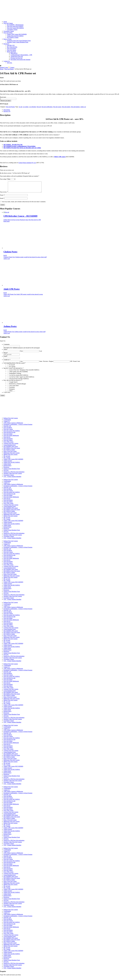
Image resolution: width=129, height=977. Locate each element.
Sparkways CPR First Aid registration (14, 472)
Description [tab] (7, 109)
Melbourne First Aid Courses (12, 453)
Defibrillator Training (15, 373)
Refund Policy (7, 465)
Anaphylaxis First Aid (17, 56)
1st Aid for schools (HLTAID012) (18, 375)
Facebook (12, 387)
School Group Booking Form (12, 468)
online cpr (83, 107)
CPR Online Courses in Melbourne (13, 423)
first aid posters (66, 107)
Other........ (12, 391)
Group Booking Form (10, 445)
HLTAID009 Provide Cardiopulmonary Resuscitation (19, 146)
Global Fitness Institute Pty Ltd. (27, 162)
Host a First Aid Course (10, 451)
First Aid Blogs (8, 427)
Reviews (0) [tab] (7, 111)
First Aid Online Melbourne (11, 435)
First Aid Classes (8, 23)
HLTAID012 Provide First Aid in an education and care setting (22, 147)
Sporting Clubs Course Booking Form (17, 42)
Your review (4, 192)
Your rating (3, 179)
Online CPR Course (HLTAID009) (17, 34)
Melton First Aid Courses (10, 454)
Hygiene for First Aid (16, 58)
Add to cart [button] (7, 258)
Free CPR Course (8, 442)
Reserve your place (6, 100)
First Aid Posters (11, 48)
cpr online (25, 107)
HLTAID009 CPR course (11, 446)
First (21, 351)
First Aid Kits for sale (9, 432)
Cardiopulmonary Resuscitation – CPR (21, 55)
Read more (7, 221)
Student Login (4, 67)
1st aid (20, 107)
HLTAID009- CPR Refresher (15, 25)
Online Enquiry (8, 460)
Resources (6, 43)
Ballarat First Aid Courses (11, 418)
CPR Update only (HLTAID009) (18, 371)
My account (7, 456)
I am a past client (14, 385)
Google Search (13, 382)
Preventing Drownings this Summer (20, 59)
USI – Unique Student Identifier (12, 476)
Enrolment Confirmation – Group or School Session (18, 424)
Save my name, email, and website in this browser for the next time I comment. (24, 201)
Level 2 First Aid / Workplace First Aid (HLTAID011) (24, 370)
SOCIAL (9, 62)
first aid (39, 107)
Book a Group (7, 39)
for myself (12, 365)
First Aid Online (8, 32)
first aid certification (47, 107)
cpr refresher (32, 107)
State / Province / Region (46, 361)
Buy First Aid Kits (12, 47)
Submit (2, 395)
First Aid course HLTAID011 (15, 26)
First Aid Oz (7, 437)
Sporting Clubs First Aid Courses (13, 473)
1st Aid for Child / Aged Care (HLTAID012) (21, 377)
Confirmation (7, 419)
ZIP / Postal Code (75, 361)
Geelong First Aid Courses (11, 443)
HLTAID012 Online (12, 37)
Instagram (12, 389)
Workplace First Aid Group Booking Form (19, 40)
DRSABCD (14, 53)
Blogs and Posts (11, 51)
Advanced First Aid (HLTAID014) (19, 378)
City (21, 361)
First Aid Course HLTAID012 (15, 28)
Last (40, 351)
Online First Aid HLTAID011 (15, 36)
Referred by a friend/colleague (17, 383)
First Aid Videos (11, 50)
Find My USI (10, 45)
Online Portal (7, 464)
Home (5, 21)
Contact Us (7, 61)
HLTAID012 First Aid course (12, 448)
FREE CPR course (60, 156)
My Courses (7, 457)
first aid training (75, 107)
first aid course (57, 107)
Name (2, 195)
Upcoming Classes (12, 29)
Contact (12, 67)
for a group (12, 366)
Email (2, 198)
